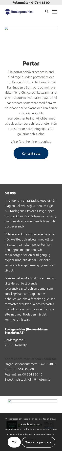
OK (14, 442)
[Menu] (52, 11)
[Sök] (45, 11)
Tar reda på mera (38, 442)
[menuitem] (45, 11)
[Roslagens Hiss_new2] (26, 11)
